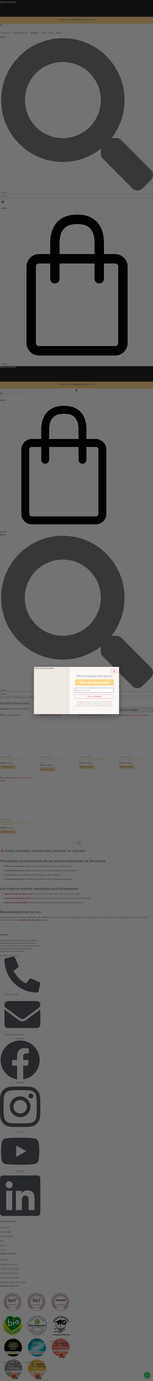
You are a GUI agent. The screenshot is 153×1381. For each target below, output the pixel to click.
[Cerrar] (114, 671)
